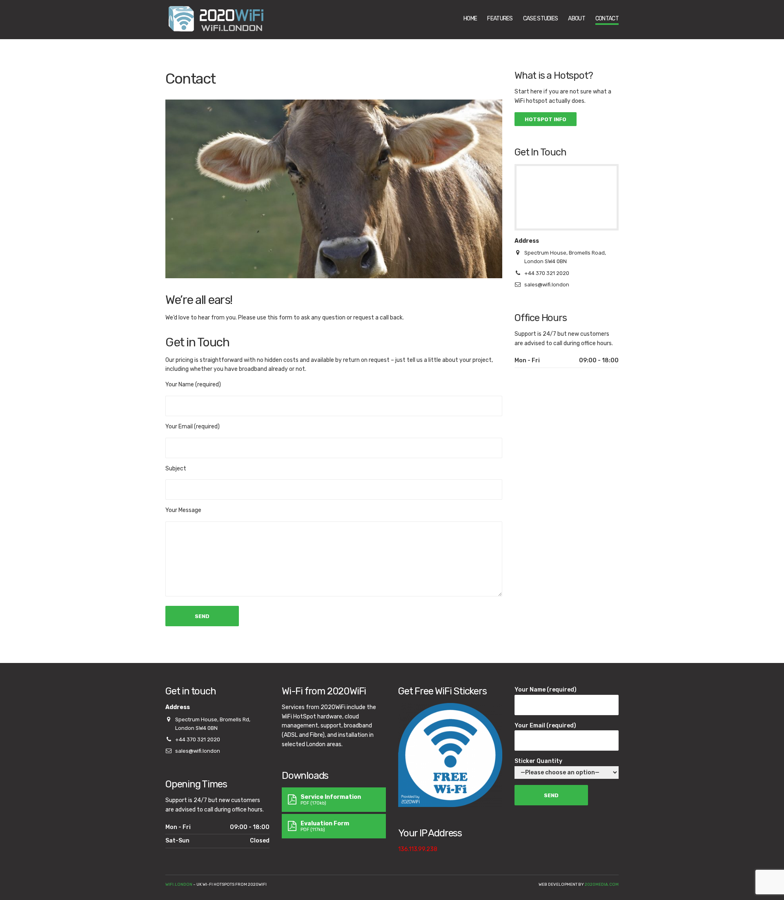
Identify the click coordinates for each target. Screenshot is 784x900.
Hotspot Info (545, 119)
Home (470, 18)
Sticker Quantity (538, 761)
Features (499, 18)
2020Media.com (602, 884)
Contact (607, 18)
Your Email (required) (545, 725)
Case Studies (540, 18)
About (576, 18)
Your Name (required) (545, 689)
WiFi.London (178, 884)
